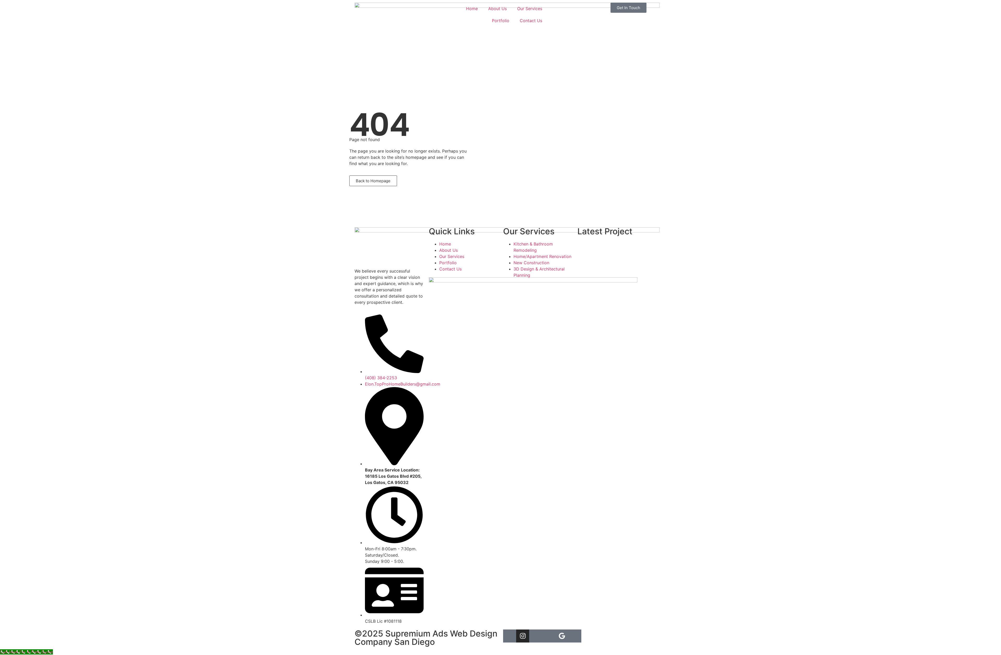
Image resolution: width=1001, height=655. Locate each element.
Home (472, 8)
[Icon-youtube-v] (535, 636)
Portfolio (500, 20)
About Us (497, 8)
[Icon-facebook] (548, 636)
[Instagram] (522, 636)
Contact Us (531, 20)
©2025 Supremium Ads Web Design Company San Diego (426, 637)
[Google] (561, 636)
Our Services (529, 8)
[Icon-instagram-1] (574, 636)
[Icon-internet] (509, 636)
